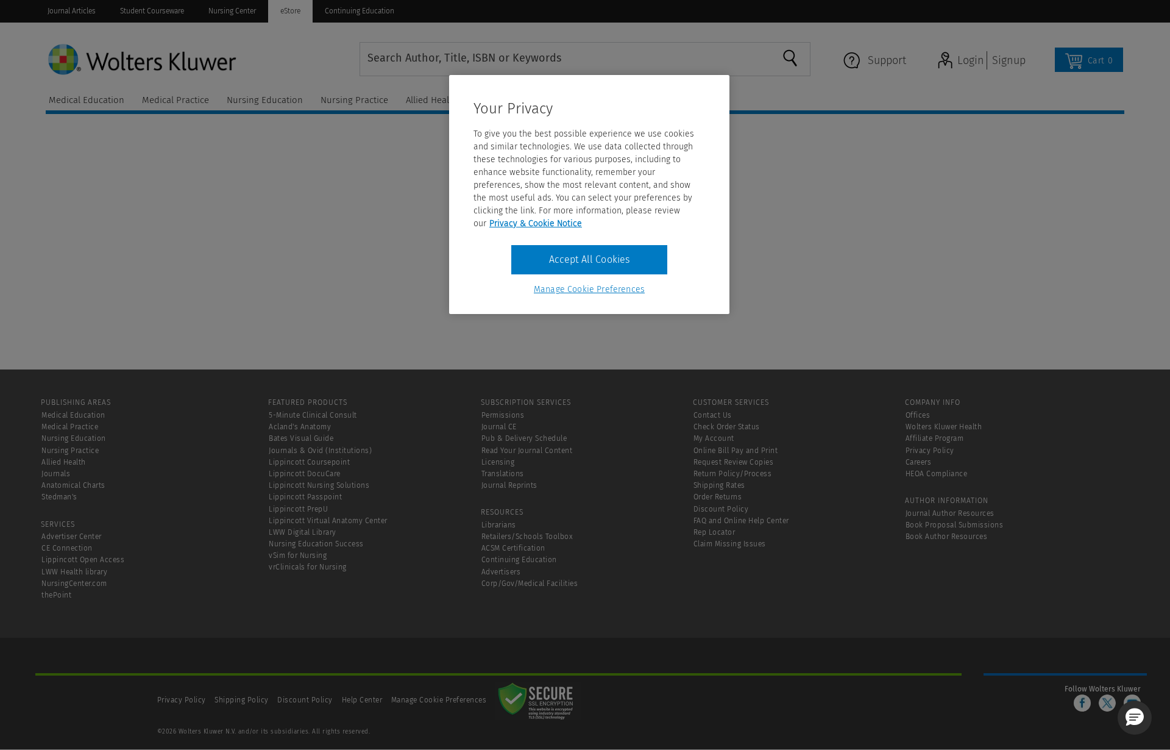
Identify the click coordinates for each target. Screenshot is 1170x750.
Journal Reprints (509, 485)
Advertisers (501, 572)
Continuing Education (359, 11)
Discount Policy (721, 509)
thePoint (56, 595)
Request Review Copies (733, 462)
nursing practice (354, 100)
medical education (86, 100)
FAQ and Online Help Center (741, 520)
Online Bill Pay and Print (735, 450)
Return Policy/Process (732, 474)
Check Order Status (726, 427)
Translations (502, 474)
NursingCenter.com (74, 583)
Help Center (363, 700)
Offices (918, 415)
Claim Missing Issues (729, 544)
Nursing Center (232, 11)
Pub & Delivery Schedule (524, 438)
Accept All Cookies (589, 259)
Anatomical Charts (73, 485)
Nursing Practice (70, 450)
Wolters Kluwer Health (944, 427)
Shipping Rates (719, 485)
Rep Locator (714, 532)
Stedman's (59, 497)
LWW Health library (74, 572)
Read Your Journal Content (527, 450)
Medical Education (73, 415)
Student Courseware (152, 11)
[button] (1135, 718)
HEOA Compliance (937, 474)
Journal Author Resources (950, 513)
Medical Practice (69, 427)
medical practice (175, 100)
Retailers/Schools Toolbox (527, 536)
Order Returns (717, 497)
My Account (713, 438)
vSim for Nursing (298, 555)
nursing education (265, 100)
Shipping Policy (241, 700)
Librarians (498, 525)
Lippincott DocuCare (305, 474)
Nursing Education (73, 438)
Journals (55, 474)
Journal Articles (72, 11)
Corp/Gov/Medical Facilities (529, 583)
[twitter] (1107, 703)
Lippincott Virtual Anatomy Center (328, 520)
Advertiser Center (71, 536)
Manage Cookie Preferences (439, 700)
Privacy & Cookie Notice (535, 223)
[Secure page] (538, 700)
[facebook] (1082, 703)
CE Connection (67, 548)
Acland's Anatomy (300, 427)
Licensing (498, 462)
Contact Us (712, 415)
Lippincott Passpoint (305, 497)
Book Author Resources (947, 536)
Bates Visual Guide (301, 438)
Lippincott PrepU (298, 509)
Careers (919, 462)
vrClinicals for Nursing (308, 567)
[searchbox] (562, 58)
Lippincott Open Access (82, 559)
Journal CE (499, 427)
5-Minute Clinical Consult (313, 415)
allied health (432, 100)
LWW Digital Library (302, 532)
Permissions (503, 415)
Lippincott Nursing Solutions (319, 485)
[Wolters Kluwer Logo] (203, 58)
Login (970, 60)
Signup (1009, 60)
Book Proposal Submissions (955, 525)
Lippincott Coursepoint (309, 462)
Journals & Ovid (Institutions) (320, 450)
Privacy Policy (930, 450)
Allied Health (63, 462)
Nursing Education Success (316, 544)
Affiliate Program (935, 438)
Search (795, 58)
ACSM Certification (513, 548)
